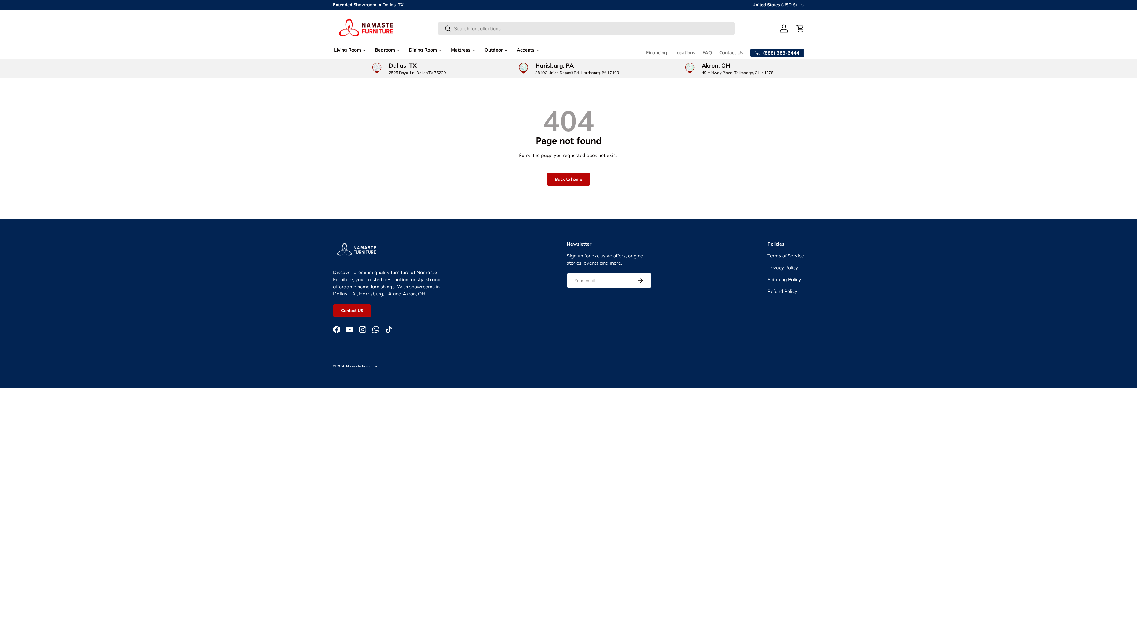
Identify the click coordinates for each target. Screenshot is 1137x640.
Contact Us (731, 52)
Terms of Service (785, 256)
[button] (800, 28)
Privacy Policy (782, 268)
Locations (684, 52)
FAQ (707, 52)
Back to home (568, 179)
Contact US (352, 310)
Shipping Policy (784, 279)
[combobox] (586, 28)
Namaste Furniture (361, 366)
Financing (656, 52)
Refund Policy (782, 291)
